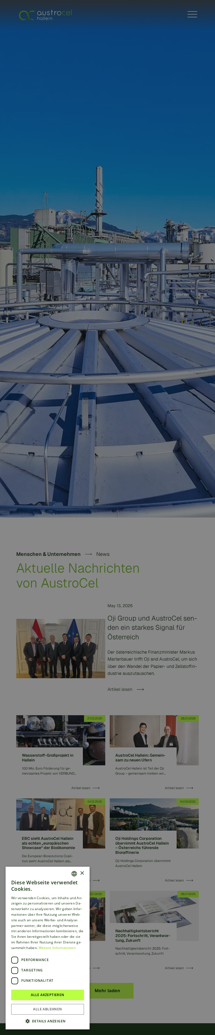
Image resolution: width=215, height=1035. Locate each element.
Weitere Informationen (57, 947)
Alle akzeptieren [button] (47, 994)
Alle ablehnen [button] (47, 1009)
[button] (47, 1021)
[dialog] (107, 517)
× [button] (82, 873)
